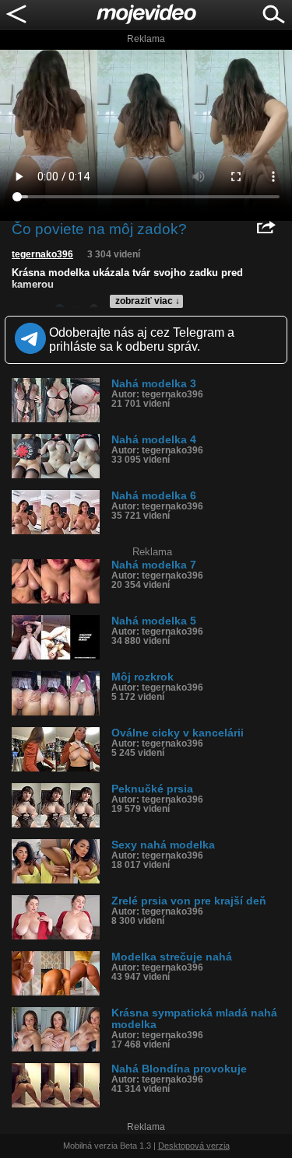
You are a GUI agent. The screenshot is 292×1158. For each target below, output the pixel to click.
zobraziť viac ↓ (147, 301)
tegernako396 (42, 254)
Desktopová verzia (194, 1145)
